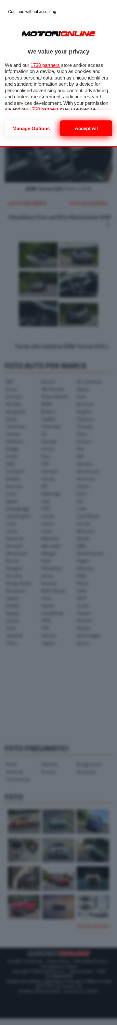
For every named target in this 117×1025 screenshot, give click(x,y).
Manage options (31, 128)
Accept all (86, 128)
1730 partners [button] (45, 65)
